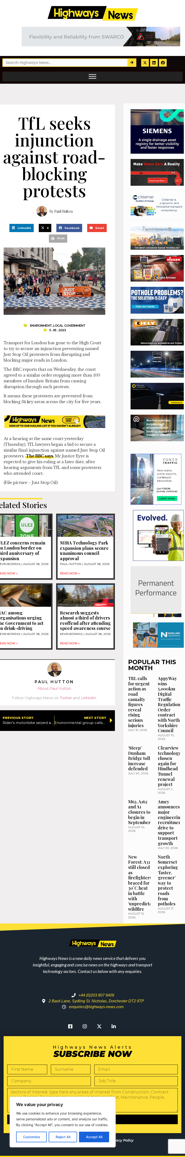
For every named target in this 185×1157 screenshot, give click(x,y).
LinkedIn (88, 698)
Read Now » (70, 573)
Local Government (69, 325)
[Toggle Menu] (92, 76)
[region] (63, 1122)
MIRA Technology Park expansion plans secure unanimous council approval (84, 550)
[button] (21, 228)
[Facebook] (163, 63)
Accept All (94, 1137)
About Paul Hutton (54, 688)
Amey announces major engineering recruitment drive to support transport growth (170, 822)
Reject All (63, 1137)
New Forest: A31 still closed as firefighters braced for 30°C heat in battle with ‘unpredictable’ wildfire (143, 883)
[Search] (131, 62)
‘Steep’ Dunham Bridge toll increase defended (139, 758)
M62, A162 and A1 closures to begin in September (139, 812)
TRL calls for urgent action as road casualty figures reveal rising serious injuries (139, 701)
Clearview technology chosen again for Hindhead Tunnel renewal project (169, 766)
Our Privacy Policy (117, 1140)
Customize (31, 1137)
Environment (41, 325)
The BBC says (39, 456)
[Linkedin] (154, 63)
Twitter (66, 698)
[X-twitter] (145, 63)
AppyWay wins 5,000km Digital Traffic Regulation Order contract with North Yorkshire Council (169, 704)
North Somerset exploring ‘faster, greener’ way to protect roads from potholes (168, 880)
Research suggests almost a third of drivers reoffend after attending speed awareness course (85, 620)
